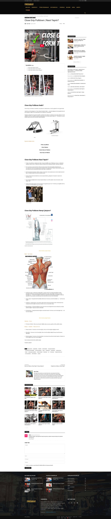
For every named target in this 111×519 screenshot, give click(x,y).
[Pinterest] (38, 26)
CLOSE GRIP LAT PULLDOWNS (29, 350)
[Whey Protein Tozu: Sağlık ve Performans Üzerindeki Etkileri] (70, 52)
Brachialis (39, 348)
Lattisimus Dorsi (58, 350)
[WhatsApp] (41, 26)
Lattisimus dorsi (29, 292)
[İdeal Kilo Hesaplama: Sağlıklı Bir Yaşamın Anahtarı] (70, 58)
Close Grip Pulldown (38, 350)
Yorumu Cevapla (31, 439)
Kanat (31, 17)
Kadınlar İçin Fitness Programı (80, 76)
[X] (82, 0)
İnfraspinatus (48, 350)
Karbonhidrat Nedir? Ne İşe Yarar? (77, 73)
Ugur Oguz (28, 23)
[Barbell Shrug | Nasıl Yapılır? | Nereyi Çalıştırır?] (31, 404)
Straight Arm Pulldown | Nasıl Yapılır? (58, 366)
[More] (43, 26)
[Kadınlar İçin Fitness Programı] (49, 485)
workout (39, 353)
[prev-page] (25, 427)
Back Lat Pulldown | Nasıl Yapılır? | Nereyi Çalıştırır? (34, 366)
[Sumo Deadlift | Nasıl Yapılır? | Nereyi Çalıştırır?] (58, 404)
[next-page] (27, 427)
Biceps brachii (30, 348)
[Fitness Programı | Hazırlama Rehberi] (27, 490)
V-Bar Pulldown (34, 353)
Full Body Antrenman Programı (37, 483)
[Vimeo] (84, 0)
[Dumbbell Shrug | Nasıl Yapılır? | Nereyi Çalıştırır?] (58, 391)
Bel (39, 408)
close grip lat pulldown (51, 348)
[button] (85, 12)
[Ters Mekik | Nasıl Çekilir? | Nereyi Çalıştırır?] (44, 404)
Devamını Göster (76, 61)
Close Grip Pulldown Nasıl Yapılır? (34, 68)
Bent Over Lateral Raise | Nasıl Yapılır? (78, 86)
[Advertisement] (77, 25)
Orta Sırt (34, 17)
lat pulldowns (53, 350)
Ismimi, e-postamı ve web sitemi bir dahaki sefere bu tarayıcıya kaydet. (39, 465)
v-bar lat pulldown (28, 353)
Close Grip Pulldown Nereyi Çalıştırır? (35, 70)
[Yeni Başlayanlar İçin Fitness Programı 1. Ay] (27, 479)
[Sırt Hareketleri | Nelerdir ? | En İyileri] (31, 391)
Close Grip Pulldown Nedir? (33, 67)
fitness (44, 350)
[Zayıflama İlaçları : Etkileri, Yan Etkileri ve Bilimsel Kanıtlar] (70, 46)
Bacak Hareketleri (55, 408)
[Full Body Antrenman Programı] (27, 485)
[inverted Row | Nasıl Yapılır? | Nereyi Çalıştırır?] (44, 391)
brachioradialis (44, 348)
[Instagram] (81, 0)
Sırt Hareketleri (27, 17)
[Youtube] (85, 0)
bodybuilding (35, 348)
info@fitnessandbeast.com (50, 512)
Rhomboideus (29, 306)
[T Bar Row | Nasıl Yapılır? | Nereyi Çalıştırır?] (44, 418)
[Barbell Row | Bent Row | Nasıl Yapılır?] (58, 418)
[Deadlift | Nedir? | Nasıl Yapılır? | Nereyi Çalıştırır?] (31, 418)
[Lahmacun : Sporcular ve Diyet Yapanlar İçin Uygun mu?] (70, 41)
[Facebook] (79, 0)
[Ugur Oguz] (25, 23)
